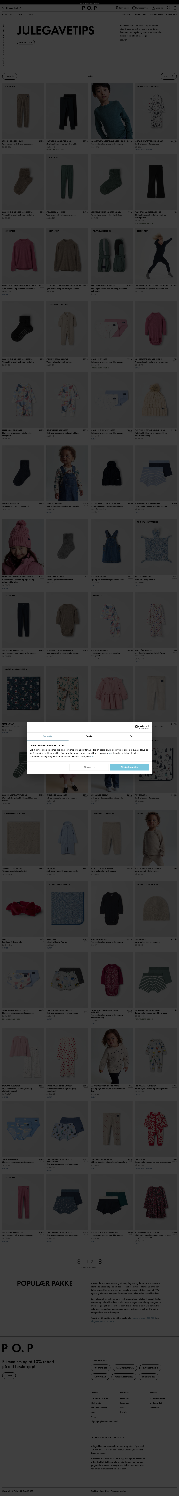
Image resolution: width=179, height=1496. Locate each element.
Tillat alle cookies (129, 767)
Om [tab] (131, 736)
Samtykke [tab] (47, 736)
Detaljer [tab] (89, 736)
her (110, 753)
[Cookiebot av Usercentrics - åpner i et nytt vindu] (137, 727)
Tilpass (87, 767)
